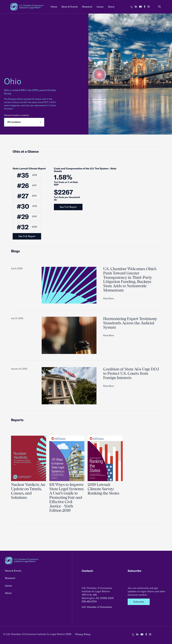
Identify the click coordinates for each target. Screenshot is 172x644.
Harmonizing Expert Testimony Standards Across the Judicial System (130, 323)
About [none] (111, 6)
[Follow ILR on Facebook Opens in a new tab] (144, 6)
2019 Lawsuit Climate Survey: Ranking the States (103, 488)
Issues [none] (100, 6)
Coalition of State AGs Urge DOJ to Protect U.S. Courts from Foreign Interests (131, 373)
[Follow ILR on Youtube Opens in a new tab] (140, 6)
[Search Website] (159, 6)
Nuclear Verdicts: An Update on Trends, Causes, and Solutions (28, 491)
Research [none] (87, 6)
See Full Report (26, 236)
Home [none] (54, 6)
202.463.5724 (89, 601)
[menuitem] (54, 6)
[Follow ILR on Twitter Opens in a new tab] (131, 6)
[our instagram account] (148, 6)
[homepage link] (26, 6)
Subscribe (138, 601)
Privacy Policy (82, 634)
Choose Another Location (16, 115)
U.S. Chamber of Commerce (97, 607)
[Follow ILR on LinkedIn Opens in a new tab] (136, 6)
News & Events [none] (69, 6)
